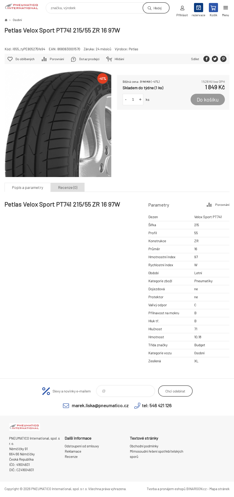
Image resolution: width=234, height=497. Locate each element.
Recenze (71, 456)
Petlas (133, 49)
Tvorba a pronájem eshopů (166, 489)
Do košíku (208, 99)
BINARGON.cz (196, 489)
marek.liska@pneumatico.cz (100, 405)
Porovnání (57, 59)
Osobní (17, 20)
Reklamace (73, 451)
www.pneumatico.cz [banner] (25, 6)
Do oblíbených (25, 59)
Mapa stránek (219, 489)
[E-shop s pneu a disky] (6, 20)
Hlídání (119, 59)
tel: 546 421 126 (157, 405)
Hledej (157, 8)
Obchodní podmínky (144, 446)
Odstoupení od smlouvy (82, 446)
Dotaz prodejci (89, 59)
